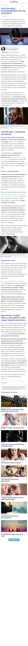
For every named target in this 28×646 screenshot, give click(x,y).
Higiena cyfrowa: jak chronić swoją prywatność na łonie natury (12, 410)
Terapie (3, 426)
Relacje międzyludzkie (6, 477)
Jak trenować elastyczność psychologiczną (10, 516)
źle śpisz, (14, 141)
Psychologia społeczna (6, 532)
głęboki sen (4, 214)
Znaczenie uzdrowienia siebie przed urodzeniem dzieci (12, 445)
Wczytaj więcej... (14, 539)
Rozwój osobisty (5, 514)
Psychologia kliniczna (6, 496)
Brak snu (3, 323)
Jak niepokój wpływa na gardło (11, 463)
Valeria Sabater (14, 49)
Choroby (3, 461)
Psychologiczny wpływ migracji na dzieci (12, 535)
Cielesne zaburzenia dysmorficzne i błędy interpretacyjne (12, 498)
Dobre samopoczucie (6, 408)
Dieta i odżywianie (5, 5)
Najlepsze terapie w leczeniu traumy (12, 428)
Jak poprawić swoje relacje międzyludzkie (9, 480)
